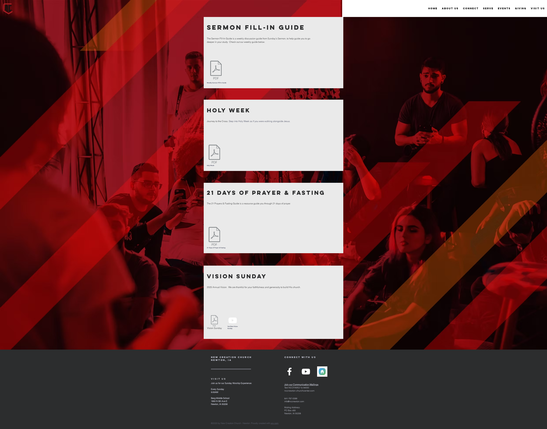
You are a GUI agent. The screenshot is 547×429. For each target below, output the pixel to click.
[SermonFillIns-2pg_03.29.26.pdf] (216, 70)
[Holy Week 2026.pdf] (214, 154)
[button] (450, 8)
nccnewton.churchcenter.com (299, 390)
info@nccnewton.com (294, 401)
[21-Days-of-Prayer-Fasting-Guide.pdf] (214, 237)
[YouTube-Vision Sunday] (232, 320)
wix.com (274, 423)
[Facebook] (289, 371)
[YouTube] (306, 371)
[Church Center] (322, 371)
